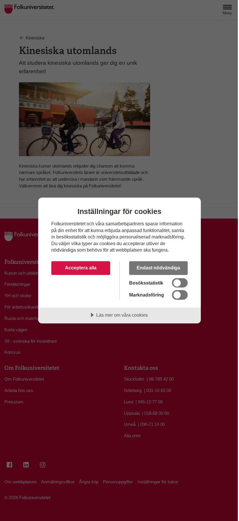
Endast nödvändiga (158, 267)
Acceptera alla (80, 267)
